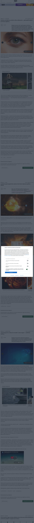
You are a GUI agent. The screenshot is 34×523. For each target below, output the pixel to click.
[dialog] (17, 261)
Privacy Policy (22, 275)
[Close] (31, 247)
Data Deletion (12, 275)
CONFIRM (11, 272)
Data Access (17, 275)
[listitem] (17, 258)
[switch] (27, 260)
